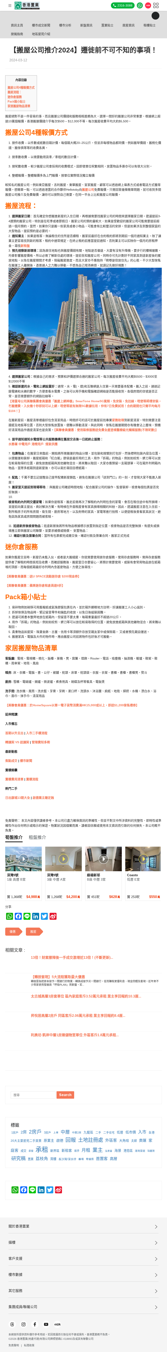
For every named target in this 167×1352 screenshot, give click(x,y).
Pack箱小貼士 (16, 101)
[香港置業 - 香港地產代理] (27, 5)
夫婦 (134, 1140)
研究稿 (18, 1158)
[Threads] (12, 1324)
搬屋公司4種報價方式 (21, 87)
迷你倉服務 (15, 97)
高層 (113, 1159)
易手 (76, 1150)
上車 (55, 1132)
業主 (97, 1150)
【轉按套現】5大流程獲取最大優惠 (58, 977)
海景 (117, 1150)
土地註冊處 (90, 1140)
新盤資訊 (86, 25)
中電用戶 (24, 444)
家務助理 (118, 420)
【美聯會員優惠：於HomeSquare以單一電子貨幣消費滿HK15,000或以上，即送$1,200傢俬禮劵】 (72, 705)
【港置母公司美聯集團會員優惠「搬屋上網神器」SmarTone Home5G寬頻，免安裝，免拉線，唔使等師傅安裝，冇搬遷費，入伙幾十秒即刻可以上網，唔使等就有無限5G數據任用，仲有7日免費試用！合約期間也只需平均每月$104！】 (85, 406)
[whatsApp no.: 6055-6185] (140, 5)
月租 (86, 1150)
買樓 (53, 1159)
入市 (142, 1132)
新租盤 (25, 245)
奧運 (142, 1140)
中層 (65, 1131)
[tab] (14, 837)
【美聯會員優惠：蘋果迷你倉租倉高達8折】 (35, 585)
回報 (70, 1140)
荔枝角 (42, 1158)
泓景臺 (108, 1151)
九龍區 (88, 1132)
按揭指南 (17, 34)
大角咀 (124, 1140)
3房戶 (47, 1132)
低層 (120, 1132)
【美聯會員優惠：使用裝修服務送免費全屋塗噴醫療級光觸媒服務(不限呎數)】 (106, 430)
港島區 (128, 1150)
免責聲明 (13, 1345)
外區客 (111, 1140)
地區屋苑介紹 (41, 34)
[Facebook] (34, 1324)
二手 (98, 1132)
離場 (81, 1159)
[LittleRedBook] (57, 1324)
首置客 (102, 1158)
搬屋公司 (88, 189)
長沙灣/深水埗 (67, 1159)
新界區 (54, 1150)
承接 (30, 1151)
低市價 (130, 1132)
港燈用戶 (38, 444)
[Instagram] (23, 1324)
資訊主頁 (17, 25)
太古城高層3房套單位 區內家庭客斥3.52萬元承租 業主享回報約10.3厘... (86, 996)
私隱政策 (29, 1345)
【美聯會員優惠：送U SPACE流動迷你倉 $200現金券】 (43, 576)
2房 (24, 1132)
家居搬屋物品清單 (19, 106)
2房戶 (35, 1132)
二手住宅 (109, 1132)
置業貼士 (107, 25)
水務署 (13, 444)
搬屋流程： (15, 92)
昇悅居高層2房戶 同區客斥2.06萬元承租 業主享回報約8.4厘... (78, 1015)
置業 (30, 1159)
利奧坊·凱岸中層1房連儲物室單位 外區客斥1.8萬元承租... (75, 1035)
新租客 (67, 1150)
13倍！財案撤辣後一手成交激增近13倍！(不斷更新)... (72, 957)
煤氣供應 (51, 444)
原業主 (49, 1140)
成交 (23, 1150)
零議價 (90, 1159)
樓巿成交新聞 (41, 25)
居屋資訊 (128, 25)
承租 (41, 1149)
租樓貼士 (150, 25)
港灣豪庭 (140, 1150)
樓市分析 (65, 25)
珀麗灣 (151, 1151)
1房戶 (14, 1132)
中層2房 (76, 1132)
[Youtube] (46, 1324)
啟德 (59, 1140)
